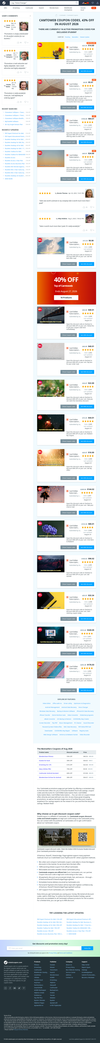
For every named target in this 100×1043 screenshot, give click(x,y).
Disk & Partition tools (59, 715)
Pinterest (23, 988)
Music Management (65, 723)
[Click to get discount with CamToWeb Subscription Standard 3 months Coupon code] (50, 429)
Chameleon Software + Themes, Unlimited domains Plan (17, 115)
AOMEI (52, 977)
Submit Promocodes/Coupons (89, 975)
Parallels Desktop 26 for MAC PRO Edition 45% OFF (52, 922)
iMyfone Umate (39, 993)
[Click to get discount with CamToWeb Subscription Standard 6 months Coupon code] (50, 536)
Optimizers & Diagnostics (82, 703)
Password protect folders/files (52, 727)
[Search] (77, 3)
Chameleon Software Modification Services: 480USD (17, 118)
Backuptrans (54, 990)
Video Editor (47, 703)
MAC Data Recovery (70, 727)
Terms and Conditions (66, 953)
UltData (36, 977)
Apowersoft (53, 1003)
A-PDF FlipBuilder (55, 1005)
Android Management (52, 707)
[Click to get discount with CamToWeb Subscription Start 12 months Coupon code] (50, 322)
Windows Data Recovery (47, 711)
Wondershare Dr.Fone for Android (50, 777)
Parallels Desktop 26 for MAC (17, 145)
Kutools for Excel (44, 761)
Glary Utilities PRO (45, 769)
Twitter (19, 988)
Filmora (36, 965)
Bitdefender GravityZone (68, 9)
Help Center (86, 965)
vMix (5, 8)
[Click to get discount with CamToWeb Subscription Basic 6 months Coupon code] (50, 359)
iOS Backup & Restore (64, 719)
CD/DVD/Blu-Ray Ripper (62, 731)
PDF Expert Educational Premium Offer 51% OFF (81, 919)
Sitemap (84, 970)
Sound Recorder (88, 723)
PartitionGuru (38, 985)
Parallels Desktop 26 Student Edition (17, 176)
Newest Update (84, 37)
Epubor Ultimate (39, 1000)
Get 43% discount (86, 107)
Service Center (70, 972)
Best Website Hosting (73, 970)
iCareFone (37, 975)
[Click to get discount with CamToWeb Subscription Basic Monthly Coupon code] (50, 252)
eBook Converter (49, 719)
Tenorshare (53, 970)
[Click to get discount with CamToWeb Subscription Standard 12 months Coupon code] (50, 501)
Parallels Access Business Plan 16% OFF (50, 934)
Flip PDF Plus (38, 998)
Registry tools (84, 731)
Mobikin (52, 998)
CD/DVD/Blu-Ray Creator (81, 719)
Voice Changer (83, 707)
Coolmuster (29, 8)
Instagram (5, 988)
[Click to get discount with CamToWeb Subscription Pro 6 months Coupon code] (50, 677)
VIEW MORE (9, 179)
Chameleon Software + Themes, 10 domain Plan (17, 112)
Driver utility (68, 703)
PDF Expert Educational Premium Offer (17, 136)
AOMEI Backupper (40, 990)
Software (75, 731)
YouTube (14, 988)
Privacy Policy (53, 953)
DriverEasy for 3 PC (45, 765)
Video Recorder (85, 735)
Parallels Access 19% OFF (45, 931)
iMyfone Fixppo (39, 1003)
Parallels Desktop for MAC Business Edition (17, 142)
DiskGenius (38, 995)
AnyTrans (37, 982)
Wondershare (54, 8)
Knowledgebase (87, 972)
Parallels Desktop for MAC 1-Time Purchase (17, 148)
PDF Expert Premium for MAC (17, 133)
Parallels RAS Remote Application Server (17, 167)
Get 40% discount (86, 71)
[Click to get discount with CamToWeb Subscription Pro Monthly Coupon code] (50, 607)
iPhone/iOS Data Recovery (85, 711)
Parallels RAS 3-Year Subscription (17, 173)
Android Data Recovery (69, 707)
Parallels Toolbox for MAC (17, 151)
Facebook (10, 988)
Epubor (52, 1000)
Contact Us (69, 977)
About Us (69, 965)
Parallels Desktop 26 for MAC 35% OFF (49, 925)
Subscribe (87, 948)
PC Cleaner (77, 723)
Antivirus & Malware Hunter (69, 735)
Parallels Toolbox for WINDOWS (17, 154)
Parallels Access (17, 157)
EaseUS (41, 8)
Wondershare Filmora (46, 756)
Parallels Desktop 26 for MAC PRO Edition (17, 139)
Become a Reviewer (88, 977)
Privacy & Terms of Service (20, 1029)
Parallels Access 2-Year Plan (17, 160)
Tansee (52, 995)
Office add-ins (57, 703)
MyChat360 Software (17, 121)
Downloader (49, 731)
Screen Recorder (44, 723)
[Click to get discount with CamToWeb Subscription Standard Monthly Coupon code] (50, 465)
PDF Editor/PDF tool (84, 727)
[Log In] (97, 3)
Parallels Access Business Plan (17, 164)
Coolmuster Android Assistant (49, 773)
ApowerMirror (38, 1005)
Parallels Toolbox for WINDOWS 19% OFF (80, 928)
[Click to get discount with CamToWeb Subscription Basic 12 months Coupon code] (50, 130)
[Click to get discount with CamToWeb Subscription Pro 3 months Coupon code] (50, 571)
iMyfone (52, 982)
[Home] (56, 15)
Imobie (52, 993)
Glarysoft (53, 985)
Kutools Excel (83, 9)
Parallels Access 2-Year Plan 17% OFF (79, 931)
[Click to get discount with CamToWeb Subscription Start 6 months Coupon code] (50, 166)
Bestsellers (75, 37)
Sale (93, 8)
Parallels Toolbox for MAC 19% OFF (48, 928)
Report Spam (86, 967)
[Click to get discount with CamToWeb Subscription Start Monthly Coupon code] (50, 95)
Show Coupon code (68, 71)
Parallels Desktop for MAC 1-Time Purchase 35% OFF (81, 925)
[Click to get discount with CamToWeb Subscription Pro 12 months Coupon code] (50, 642)
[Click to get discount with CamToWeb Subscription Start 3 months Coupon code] (50, 58)
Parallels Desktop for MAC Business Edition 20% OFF (81, 922)
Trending (67, 37)
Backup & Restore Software (66, 711)
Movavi (52, 967)
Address (68, 975)
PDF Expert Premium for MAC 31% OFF (49, 919)
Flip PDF (54, 723)
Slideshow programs (86, 715)
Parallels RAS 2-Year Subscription (17, 170)
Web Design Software (51, 735)
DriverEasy (16, 8)
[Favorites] (92, 3)
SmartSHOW (38, 988)
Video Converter (73, 715)
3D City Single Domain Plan (17, 124)
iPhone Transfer (45, 715)
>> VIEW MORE (71, 934)
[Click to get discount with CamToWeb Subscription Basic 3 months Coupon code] (50, 395)
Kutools (52, 965)
